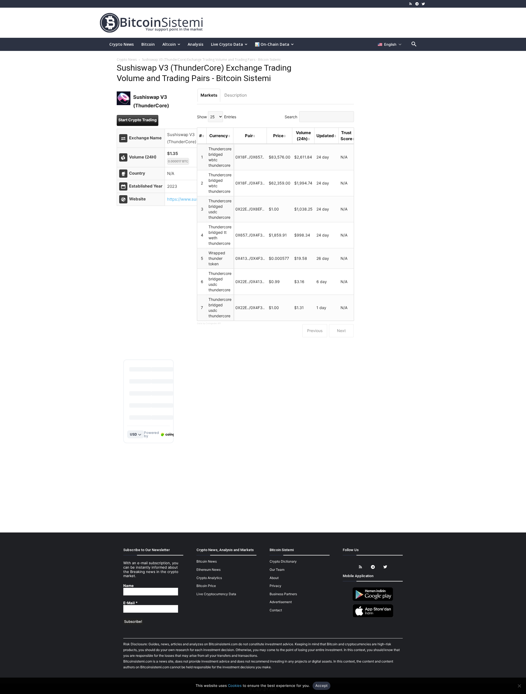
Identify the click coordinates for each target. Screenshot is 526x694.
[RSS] (411, 4)
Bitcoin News (206, 561)
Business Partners (283, 594)
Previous (314, 330)
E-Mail (130, 603)
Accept (321, 685)
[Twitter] (423, 4)
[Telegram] (417, 4)
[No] (519, 686)
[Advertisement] (327, 22)
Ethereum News (208, 570)
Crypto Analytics (209, 578)
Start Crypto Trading (137, 119)
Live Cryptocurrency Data (216, 594)
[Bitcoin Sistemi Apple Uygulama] (373, 616)
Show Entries (216, 116)
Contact (276, 610)
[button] (414, 44)
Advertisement (281, 602)
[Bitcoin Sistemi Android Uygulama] (373, 600)
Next (341, 330)
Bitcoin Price (206, 586)
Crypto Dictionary (283, 561)
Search (291, 116)
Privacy (275, 586)
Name (128, 586)
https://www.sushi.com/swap (195, 199)
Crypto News (127, 59)
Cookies (235, 685)
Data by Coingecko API (209, 323)
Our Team (277, 570)
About (274, 578)
